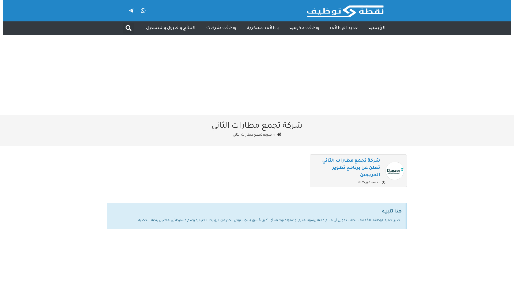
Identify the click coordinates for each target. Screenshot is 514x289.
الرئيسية (377, 28)
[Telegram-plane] (131, 10)
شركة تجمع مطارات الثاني (252, 135)
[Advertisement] (257, 74)
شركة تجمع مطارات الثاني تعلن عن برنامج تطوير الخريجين (351, 168)
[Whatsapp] (143, 10)
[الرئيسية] (279, 135)
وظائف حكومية (304, 28)
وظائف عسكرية (263, 28)
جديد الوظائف (344, 28)
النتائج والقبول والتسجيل (170, 28)
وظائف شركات (221, 28)
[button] (128, 28)
